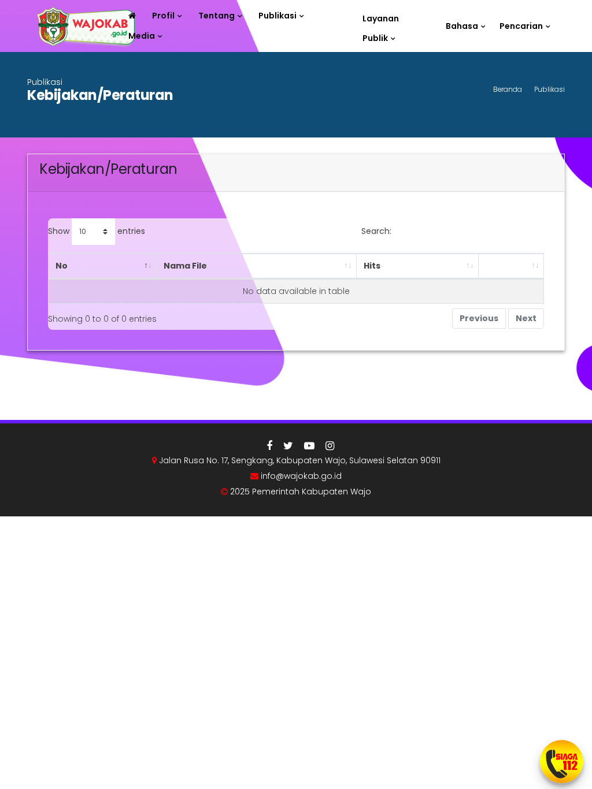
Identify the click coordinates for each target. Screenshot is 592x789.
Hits (372, 265)
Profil (163, 15)
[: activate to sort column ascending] (511, 266)
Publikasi (277, 15)
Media (141, 36)
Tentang (216, 15)
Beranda (507, 89)
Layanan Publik (380, 21)
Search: (376, 231)
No (62, 265)
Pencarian (521, 26)
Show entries (96, 231)
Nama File (185, 265)
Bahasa (462, 26)
